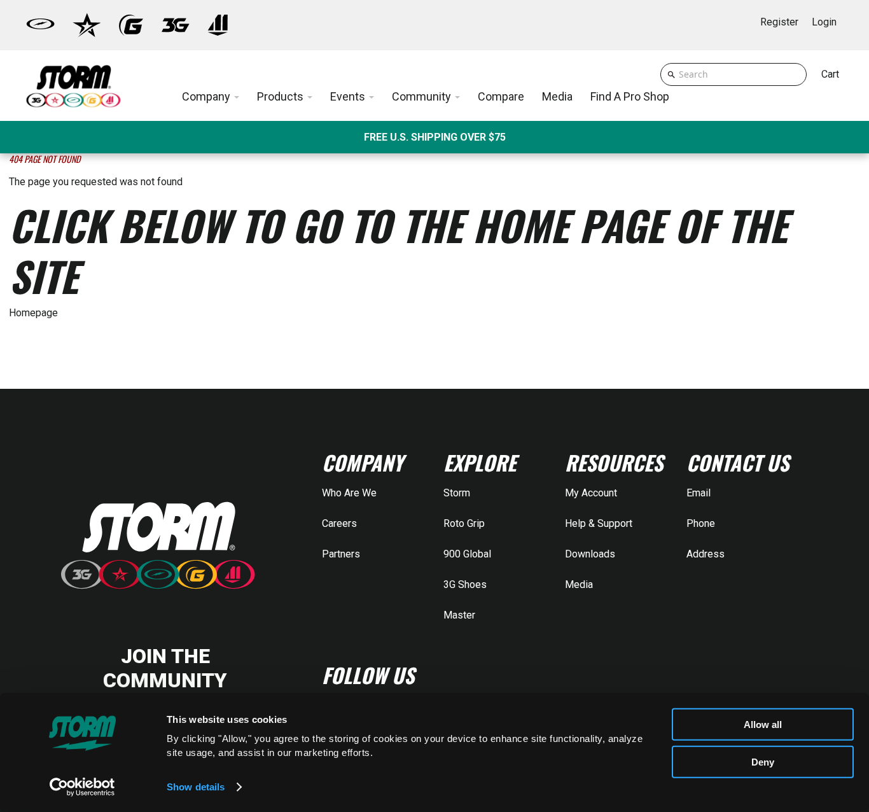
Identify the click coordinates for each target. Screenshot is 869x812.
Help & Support (598, 523)
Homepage (33, 313)
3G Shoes (465, 584)
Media (579, 584)
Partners (341, 554)
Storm (456, 493)
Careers (339, 523)
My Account (591, 493)
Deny (762, 761)
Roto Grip (464, 523)
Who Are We (349, 493)
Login (824, 22)
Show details (196, 786)
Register (779, 22)
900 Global (467, 554)
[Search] (671, 74)
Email (698, 493)
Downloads (590, 554)
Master (459, 615)
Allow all (763, 724)
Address (705, 554)
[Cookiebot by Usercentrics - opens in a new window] (82, 787)
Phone (700, 523)
